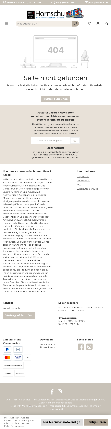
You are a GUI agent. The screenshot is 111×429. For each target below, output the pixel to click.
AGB (74, 154)
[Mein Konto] (98, 23)
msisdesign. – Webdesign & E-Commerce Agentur (61, 406)
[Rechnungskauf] (18, 349)
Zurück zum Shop (56, 99)
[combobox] (44, 23)
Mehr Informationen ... (14, 426)
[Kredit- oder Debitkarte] (13, 357)
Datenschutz (83, 180)
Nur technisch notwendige (61, 422)
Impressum (83, 176)
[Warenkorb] (105, 23)
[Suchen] (75, 23)
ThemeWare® (55, 409)
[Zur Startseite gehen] (55, 13)
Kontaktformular (12, 308)
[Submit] (75, 140)
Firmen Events (47, 347)
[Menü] (6, 23)
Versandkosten (62, 399)
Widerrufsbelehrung (87, 189)
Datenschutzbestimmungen (63, 152)
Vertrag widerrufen (18, 315)
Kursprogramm (48, 344)
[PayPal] (7, 349)
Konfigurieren (96, 422)
